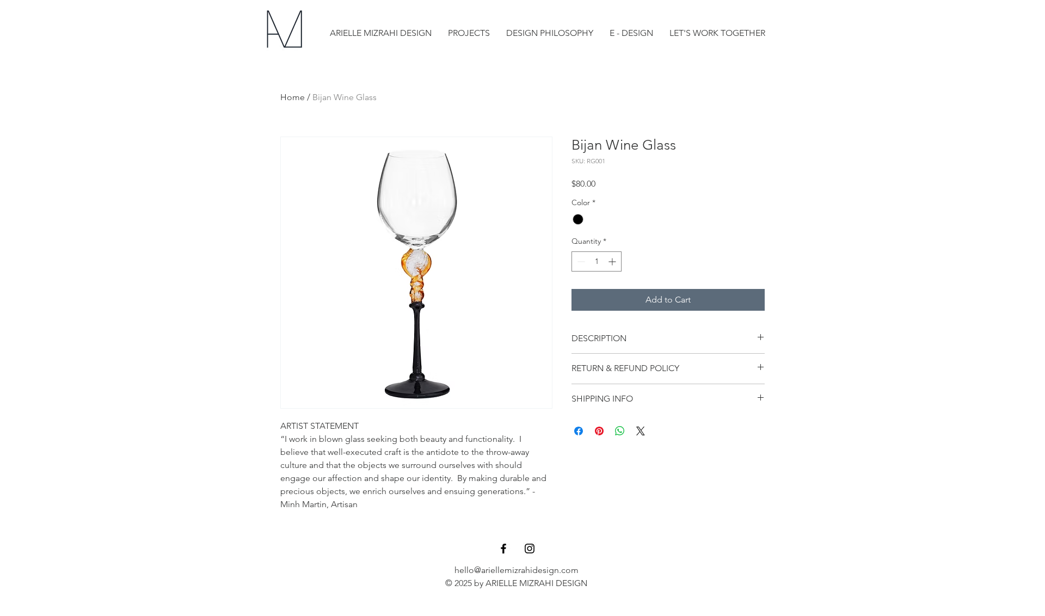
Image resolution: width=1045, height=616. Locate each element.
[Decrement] (580, 261)
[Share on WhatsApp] (619, 431)
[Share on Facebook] (578, 431)
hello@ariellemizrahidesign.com (516, 570)
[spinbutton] (596, 261)
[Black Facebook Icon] (503, 548)
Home (292, 97)
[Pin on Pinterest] (599, 431)
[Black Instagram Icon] (529, 548)
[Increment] (613, 261)
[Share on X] (640, 431)
